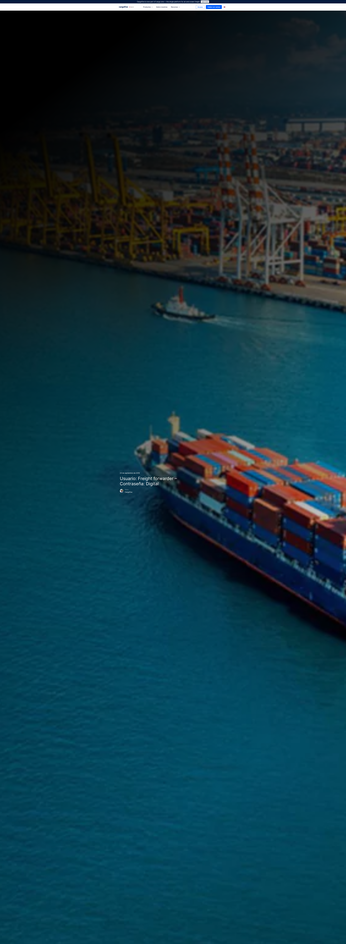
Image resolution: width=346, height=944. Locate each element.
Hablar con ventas (214, 7)
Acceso (200, 7)
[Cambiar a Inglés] (224, 7)
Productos (147, 7)
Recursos (174, 7)
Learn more (205, 1)
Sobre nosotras (161, 7)
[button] (152, 7)
